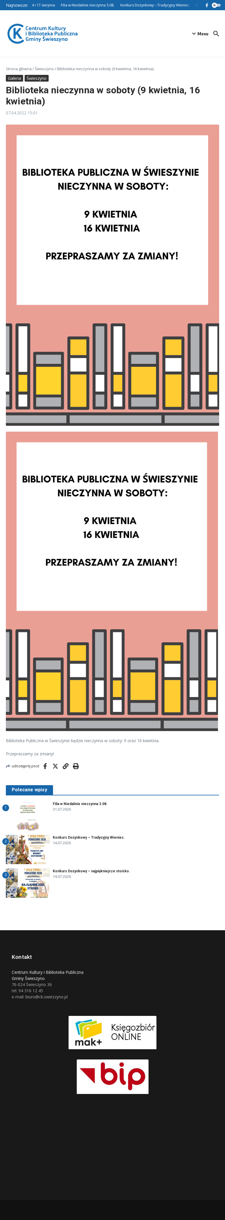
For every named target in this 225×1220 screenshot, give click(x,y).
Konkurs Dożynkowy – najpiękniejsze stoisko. (91, 871)
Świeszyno (44, 68)
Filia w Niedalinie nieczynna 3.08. (80, 804)
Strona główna (19, 68)
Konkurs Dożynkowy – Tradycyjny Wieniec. (89, 837)
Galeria (14, 78)
